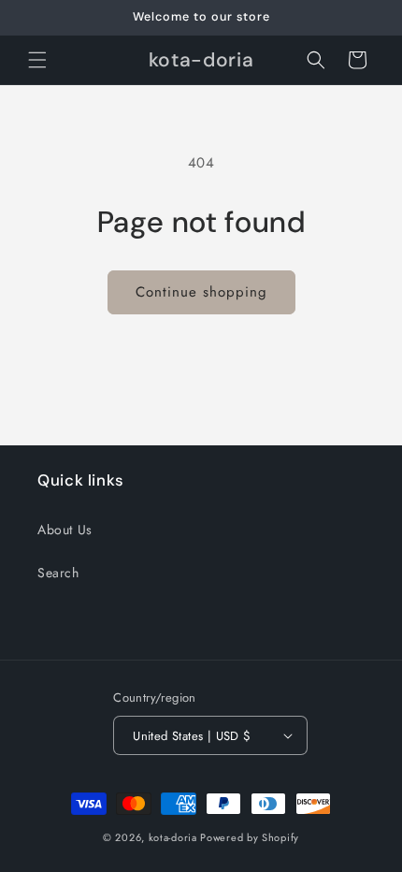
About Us (65, 529)
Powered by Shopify (249, 837)
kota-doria (173, 837)
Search (58, 572)
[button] (37, 59)
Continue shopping (201, 292)
